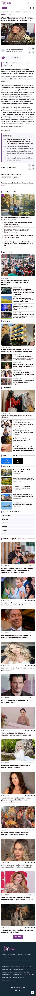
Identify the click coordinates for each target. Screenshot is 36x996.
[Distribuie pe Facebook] (33, 48)
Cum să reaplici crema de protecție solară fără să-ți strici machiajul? (23, 432)
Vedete (12, 11)
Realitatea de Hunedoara (18, 977)
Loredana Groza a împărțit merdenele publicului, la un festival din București (16, 230)
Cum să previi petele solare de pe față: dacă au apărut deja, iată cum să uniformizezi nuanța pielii (23, 448)
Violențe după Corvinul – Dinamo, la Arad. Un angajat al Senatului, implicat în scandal (23, 316)
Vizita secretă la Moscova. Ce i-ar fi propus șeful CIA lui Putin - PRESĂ (23, 308)
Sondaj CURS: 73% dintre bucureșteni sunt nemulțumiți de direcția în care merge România (16, 282)
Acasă (4, 11)
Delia (15, 178)
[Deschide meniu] (33, 3)
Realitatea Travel (18, 972)
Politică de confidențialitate (24, 954)
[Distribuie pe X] (33, 52)
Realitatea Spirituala (6, 969)
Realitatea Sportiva (15, 966)
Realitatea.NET (5, 966)
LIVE (5, 8)
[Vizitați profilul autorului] (3, 50)
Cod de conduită (6, 957)
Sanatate (4, 219)
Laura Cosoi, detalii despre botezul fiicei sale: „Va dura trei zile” (19, 159)
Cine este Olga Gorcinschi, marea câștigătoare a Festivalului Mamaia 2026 (16, 734)
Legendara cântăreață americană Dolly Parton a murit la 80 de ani (15, 766)
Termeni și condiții (12, 954)
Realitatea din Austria (29, 974)
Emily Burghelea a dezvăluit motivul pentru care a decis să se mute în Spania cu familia (16, 866)
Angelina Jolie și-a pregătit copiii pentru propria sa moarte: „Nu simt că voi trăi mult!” (17, 898)
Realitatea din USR (6, 977)
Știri (8, 11)
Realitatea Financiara (7, 972)
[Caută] (28, 3)
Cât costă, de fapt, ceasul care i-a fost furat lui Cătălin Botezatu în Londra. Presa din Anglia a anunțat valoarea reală (20, 141)
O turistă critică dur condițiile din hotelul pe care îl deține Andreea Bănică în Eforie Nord (16, 350)
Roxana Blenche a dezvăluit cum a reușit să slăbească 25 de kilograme (23, 382)
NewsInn (16, 980)
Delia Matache (6, 178)
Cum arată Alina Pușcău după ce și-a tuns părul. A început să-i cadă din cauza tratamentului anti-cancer (16, 800)
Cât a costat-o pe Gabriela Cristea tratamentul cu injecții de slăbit (23, 374)
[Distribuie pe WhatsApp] (29, 52)
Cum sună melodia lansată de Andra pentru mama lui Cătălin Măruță (17, 931)
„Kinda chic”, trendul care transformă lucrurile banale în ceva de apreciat (23, 424)
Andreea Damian (17, 50)
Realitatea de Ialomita (7, 980)
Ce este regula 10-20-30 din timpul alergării (16, 217)
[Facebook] (30, 8)
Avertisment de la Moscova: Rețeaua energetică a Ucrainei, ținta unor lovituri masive (23, 299)
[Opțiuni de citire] (32, 992)
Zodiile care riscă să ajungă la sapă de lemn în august (22, 439)
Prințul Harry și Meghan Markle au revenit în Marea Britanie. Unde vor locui (20, 147)
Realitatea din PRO (17, 974)
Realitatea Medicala (18, 969)
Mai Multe (18, 937)
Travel (6, 239)
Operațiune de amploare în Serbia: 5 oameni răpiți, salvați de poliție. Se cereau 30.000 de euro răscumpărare (23, 291)
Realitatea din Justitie (27, 966)
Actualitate (7, 226)
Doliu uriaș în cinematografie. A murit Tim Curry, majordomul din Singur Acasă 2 (20, 153)
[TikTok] (33, 8)
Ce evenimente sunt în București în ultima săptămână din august (18, 223)
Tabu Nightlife (27, 972)
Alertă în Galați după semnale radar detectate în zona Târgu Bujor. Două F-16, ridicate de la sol (19, 243)
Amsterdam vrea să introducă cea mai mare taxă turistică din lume (18, 236)
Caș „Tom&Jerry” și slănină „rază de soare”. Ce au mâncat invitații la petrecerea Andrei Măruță (23, 358)
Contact (4, 954)
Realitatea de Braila (6, 974)
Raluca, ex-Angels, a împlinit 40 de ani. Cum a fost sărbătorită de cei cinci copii (23, 366)
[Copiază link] (29, 48)
